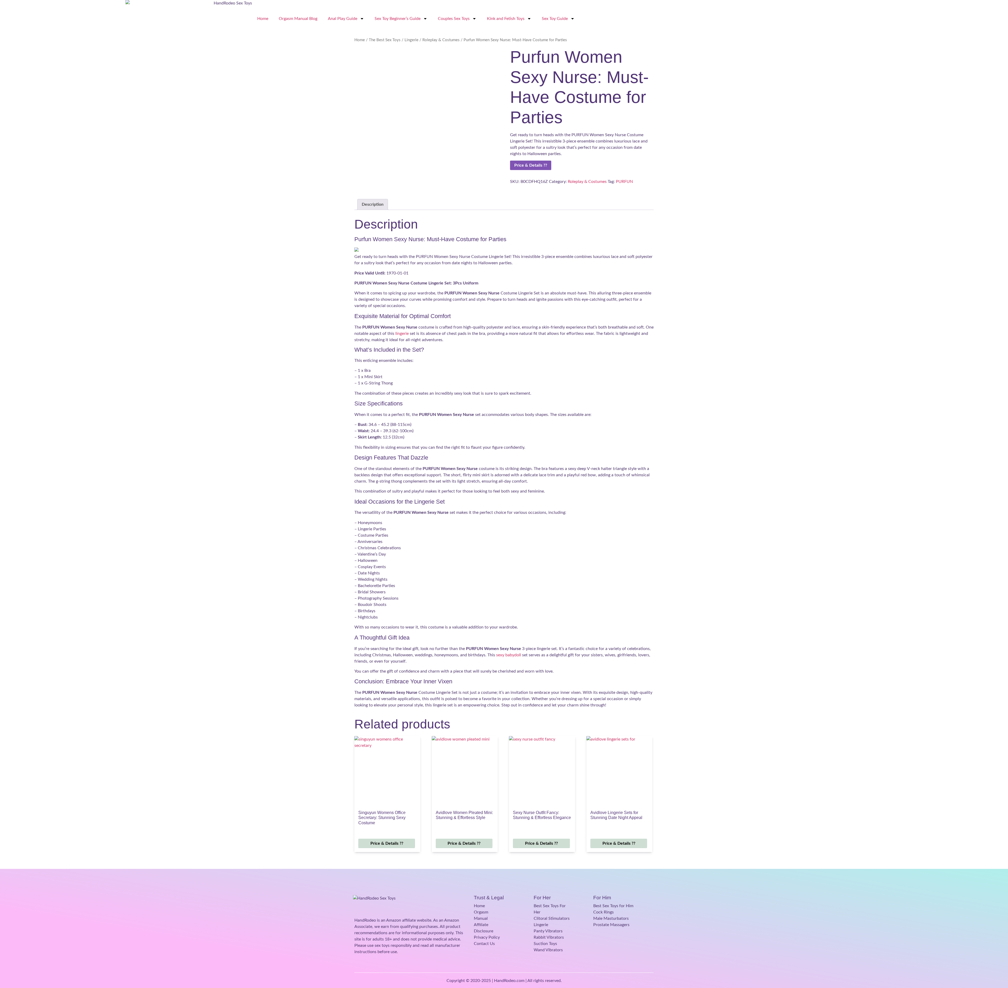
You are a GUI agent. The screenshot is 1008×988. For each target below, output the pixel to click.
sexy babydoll (508, 655)
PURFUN (624, 181)
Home (262, 19)
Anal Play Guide (342, 19)
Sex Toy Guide (555, 19)
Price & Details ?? (530, 165)
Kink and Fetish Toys (505, 19)
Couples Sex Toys (454, 19)
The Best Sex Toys (385, 40)
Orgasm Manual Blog (298, 19)
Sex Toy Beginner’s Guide (398, 19)
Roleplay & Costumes (441, 40)
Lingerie (411, 40)
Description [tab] (373, 204)
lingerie (402, 333)
